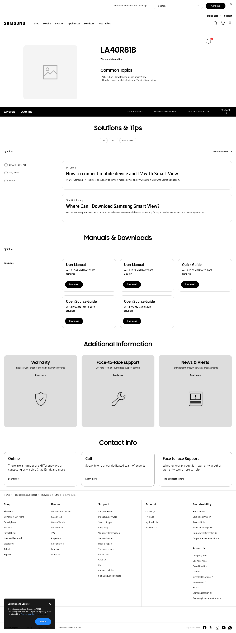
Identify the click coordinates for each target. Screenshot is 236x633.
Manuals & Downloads (165, 111)
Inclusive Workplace (203, 527)
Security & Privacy (202, 517)
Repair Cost (104, 554)
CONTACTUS (225, 112)
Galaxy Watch (58, 522)
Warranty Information (111, 59)
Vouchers (150, 527)
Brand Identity (200, 566)
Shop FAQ (103, 527)
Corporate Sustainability (205, 538)
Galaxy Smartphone (60, 511)
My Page (149, 517)
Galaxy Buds (57, 527)
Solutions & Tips (135, 111)
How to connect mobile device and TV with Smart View (129, 80)
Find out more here (28, 614)
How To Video (127, 140)
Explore (7, 554)
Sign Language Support (109, 575)
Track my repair (106, 549)
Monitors (55, 554)
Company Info (199, 555)
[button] (147, 175)
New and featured (13, 538)
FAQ (113, 140)
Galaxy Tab (56, 517)
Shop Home (9, 511)
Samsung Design (201, 593)
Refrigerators (57, 543)
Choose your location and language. (130, 5)
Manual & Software (107, 517)
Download (74, 284)
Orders (149, 511)
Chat (100, 559)
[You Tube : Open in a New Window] (224, 628)
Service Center (105, 538)
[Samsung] (14, 23)
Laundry (55, 549)
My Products (151, 522)
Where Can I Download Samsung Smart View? (124, 77)
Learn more (14, 478)
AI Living (8, 527)
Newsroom (198, 582)
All (104, 140)
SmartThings (10, 533)
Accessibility (199, 522)
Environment (199, 511)
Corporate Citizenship (204, 533)
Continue (215, 6)
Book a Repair (105, 543)
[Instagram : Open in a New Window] (217, 628)
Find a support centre (173, 478)
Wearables (9, 543)
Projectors (56, 538)
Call (100, 565)
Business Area (200, 561)
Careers (197, 571)
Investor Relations (202, 577)
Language (9, 263)
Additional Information (198, 111)
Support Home (105, 511)
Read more (40, 375)
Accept (43, 621)
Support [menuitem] (228, 16)
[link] (209, 41)
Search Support (105, 522)
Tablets (7, 549)
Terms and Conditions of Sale (69, 627)
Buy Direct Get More (14, 517)
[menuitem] (36, 24)
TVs (53, 533)
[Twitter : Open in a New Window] (211, 628)
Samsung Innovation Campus (207, 598)
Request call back (107, 570)
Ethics (196, 587)
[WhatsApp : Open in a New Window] (230, 628)
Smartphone (10, 522)
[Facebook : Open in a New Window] (205, 628)
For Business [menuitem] (212, 16)
